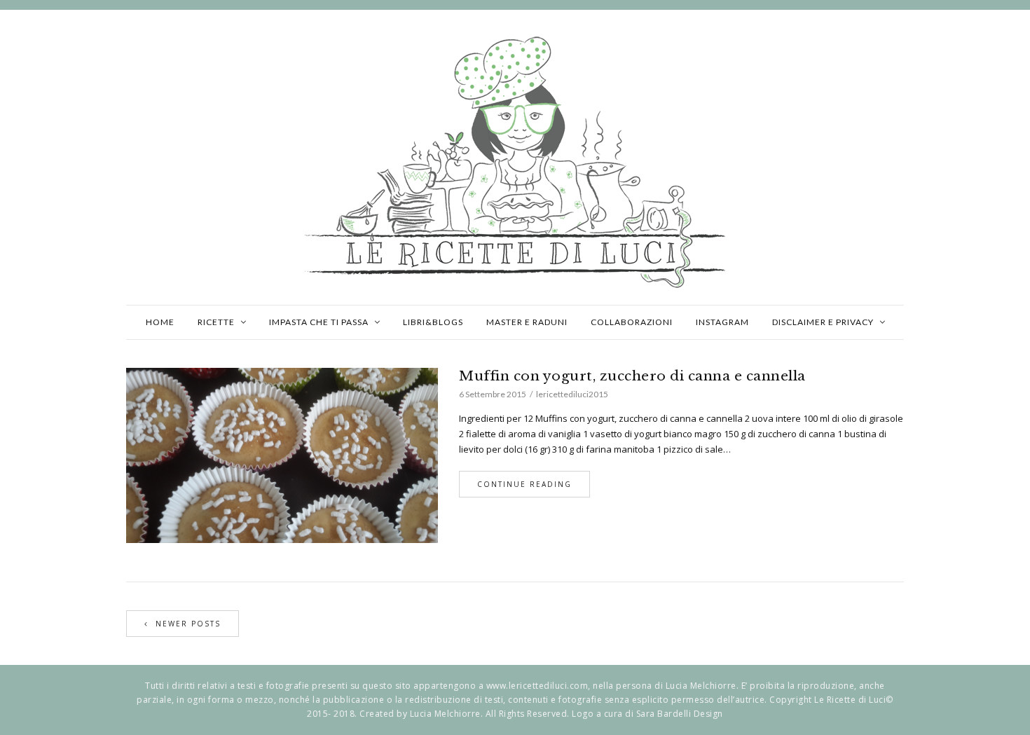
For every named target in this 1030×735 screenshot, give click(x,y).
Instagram (722, 322)
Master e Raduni (527, 322)
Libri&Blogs (433, 322)
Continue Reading (524, 484)
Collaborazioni (632, 322)
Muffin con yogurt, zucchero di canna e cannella (632, 376)
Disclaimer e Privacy (823, 322)
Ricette (216, 322)
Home (160, 322)
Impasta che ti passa (319, 322)
